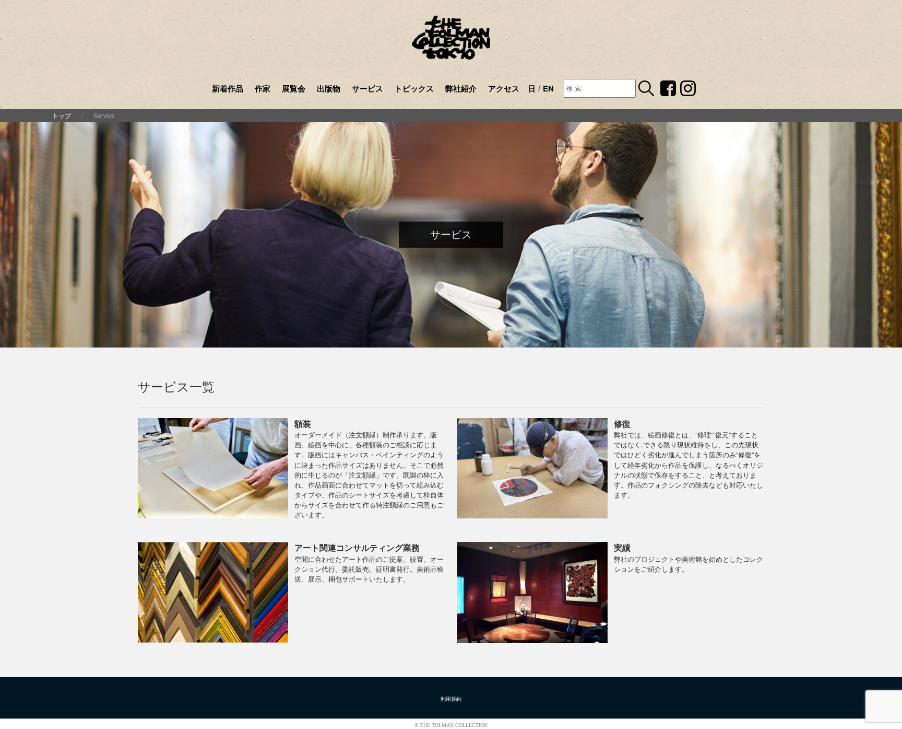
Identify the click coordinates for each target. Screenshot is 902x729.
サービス (367, 88)
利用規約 (451, 699)
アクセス (503, 88)
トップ (61, 115)
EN (548, 88)
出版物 (328, 88)
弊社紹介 (461, 88)
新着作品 (227, 88)
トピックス (414, 88)
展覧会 (293, 88)
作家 (262, 88)
